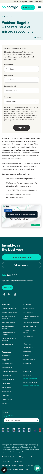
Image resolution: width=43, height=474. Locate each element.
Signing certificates (8, 322)
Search (15, 2)
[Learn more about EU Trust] (35, 430)
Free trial (38, 2)
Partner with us (28, 308)
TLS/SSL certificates (9, 308)
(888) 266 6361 (12, 416)
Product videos (7, 399)
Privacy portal (18, 469)
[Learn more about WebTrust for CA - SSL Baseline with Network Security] (24, 430)
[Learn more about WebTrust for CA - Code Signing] (29, 430)
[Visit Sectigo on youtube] (15, 294)
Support (23, 2)
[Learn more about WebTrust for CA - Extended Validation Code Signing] (19, 430)
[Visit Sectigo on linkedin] (9, 294)
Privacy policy (17, 461)
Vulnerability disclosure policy (12, 465)
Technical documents (9, 372)
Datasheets (6, 383)
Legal (27, 469)
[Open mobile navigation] (39, 7)
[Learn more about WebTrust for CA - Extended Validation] (14, 430)
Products (6, 304)
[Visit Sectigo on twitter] (4, 294)
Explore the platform (21, 257)
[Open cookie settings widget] (4, 470)
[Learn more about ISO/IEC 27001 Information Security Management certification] (40, 430)
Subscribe (8, 287)
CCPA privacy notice (32, 465)
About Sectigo (28, 348)
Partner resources (29, 326)
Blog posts (6, 360)
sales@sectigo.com (30, 378)
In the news (6, 356)
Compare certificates (9, 312)
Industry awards (29, 360)
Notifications (6, 391)
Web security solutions (31, 322)
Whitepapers (6, 387)
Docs (31, 2)
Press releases (7, 368)
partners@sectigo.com (31, 386)
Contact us (27, 363)
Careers (26, 356)
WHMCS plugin (28, 336)
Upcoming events (8, 379)
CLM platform (28, 312)
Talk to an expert (22, 265)
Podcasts (5, 395)
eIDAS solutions (7, 344)
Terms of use (6, 461)
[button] (37, 468)
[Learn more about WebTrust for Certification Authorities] (8, 430)
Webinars (5, 403)
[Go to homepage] (10, 7)
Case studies (6, 375)
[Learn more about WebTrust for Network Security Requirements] (3, 430)
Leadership (27, 352)
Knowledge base (7, 364)
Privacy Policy (27, 117)
